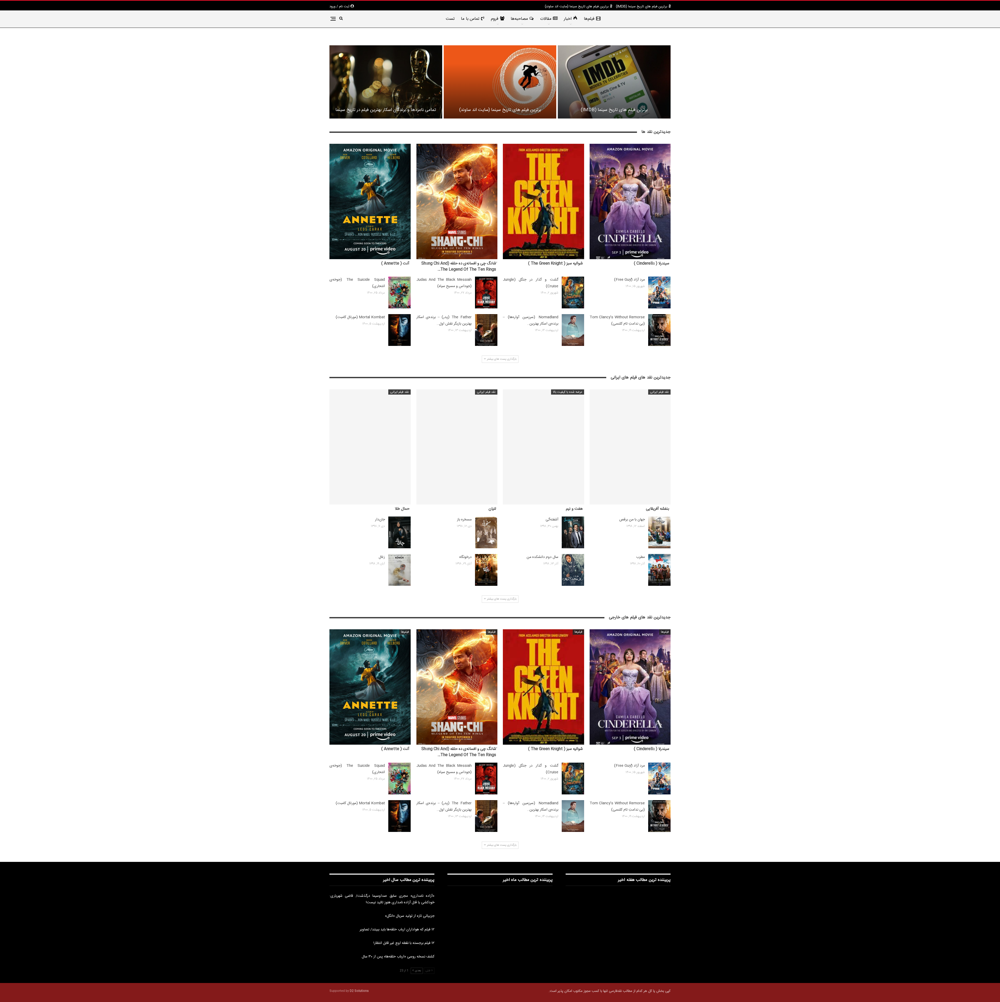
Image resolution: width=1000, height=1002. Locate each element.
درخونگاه (465, 557)
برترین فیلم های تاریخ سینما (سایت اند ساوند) (577, 6)
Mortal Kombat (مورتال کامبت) (360, 317)
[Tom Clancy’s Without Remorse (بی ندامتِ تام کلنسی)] (659, 330)
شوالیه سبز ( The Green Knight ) (555, 263)
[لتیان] (457, 447)
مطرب (640, 557)
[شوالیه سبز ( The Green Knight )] (543, 201)
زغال (382, 557)
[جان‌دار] (399, 532)
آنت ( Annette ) (395, 263)
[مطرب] (659, 570)
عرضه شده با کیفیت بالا (567, 392)
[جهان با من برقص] (659, 532)
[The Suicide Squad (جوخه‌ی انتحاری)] (399, 292)
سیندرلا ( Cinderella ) (651, 263)
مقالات (545, 18)
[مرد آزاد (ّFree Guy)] (659, 292)
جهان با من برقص (632, 519)
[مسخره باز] (486, 532)
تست (450, 18)
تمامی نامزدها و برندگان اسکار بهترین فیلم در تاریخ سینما (385, 110)
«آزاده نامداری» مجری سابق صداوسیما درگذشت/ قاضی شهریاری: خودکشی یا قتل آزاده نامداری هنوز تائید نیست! (381, 899)
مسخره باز (464, 519)
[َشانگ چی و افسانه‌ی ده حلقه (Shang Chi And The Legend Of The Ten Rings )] (457, 201)
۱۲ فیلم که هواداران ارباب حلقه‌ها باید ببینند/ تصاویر (397, 929)
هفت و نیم (574, 509)
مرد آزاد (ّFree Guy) (629, 280)
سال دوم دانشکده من (542, 557)
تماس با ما (470, 18)
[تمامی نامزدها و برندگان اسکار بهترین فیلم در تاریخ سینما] (386, 82)
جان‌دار (380, 519)
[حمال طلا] (370, 447)
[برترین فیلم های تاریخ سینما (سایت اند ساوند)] (500, 82)
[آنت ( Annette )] (370, 201)
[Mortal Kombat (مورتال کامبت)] (399, 330)
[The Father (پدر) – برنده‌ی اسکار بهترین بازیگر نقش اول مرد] (486, 330)
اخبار (568, 18)
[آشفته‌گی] (573, 532)
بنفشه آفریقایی (657, 509)
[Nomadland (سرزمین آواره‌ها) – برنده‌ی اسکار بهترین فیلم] (573, 330)
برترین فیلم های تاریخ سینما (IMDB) (641, 6)
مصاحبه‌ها (519, 18)
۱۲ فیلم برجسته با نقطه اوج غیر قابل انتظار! (403, 943)
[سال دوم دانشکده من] (573, 570)
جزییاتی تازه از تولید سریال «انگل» (409, 916)
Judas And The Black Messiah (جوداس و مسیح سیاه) (444, 283)
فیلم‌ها (589, 18)
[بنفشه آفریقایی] (630, 447)
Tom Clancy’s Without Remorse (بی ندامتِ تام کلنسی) (617, 320)
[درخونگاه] (486, 570)
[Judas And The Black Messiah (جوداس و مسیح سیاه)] (486, 292)
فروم (494, 18)
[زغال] (399, 570)
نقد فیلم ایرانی (659, 392)
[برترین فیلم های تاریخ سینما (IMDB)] (614, 82)
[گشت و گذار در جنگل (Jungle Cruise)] (573, 292)
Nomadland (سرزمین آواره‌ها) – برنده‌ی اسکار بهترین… (530, 320)
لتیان (492, 509)
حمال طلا (402, 509)
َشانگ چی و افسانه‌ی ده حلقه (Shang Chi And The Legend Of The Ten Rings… (458, 266)
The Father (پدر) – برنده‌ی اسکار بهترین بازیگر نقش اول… (444, 320)
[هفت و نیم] (543, 447)
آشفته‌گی (552, 519)
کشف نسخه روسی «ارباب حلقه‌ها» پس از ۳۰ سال (398, 957)
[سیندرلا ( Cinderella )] (630, 201)
